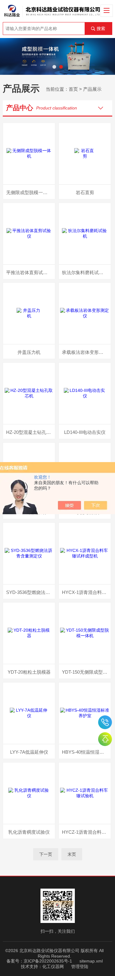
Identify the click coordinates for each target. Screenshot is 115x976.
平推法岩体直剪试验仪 (29, 272)
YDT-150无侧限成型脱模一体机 (86, 672)
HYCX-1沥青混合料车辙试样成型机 (86, 592)
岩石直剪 (85, 192)
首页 (73, 89)
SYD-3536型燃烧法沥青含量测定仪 (30, 592)
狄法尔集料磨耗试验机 (85, 272)
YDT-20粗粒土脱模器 (29, 672)
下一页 (45, 854)
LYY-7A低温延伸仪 (29, 752)
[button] (54, 67)
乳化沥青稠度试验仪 (29, 832)
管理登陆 (79, 966)
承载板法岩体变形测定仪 (86, 352)
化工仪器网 (53, 966)
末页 (71, 854)
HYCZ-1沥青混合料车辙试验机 (86, 832)
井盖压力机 (28, 352)
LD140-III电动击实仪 (84, 432)
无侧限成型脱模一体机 (29, 192)
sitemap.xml (91, 961)
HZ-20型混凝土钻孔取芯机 (30, 432)
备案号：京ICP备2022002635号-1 (39, 961)
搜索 (101, 28)
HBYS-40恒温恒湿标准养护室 (86, 752)
